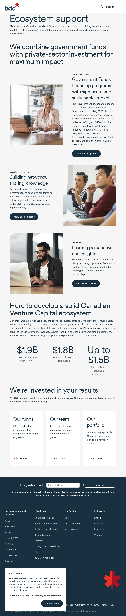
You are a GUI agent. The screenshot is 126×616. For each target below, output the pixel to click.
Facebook (99, 523)
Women (8, 532)
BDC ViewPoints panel (45, 558)
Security (95, 605)
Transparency (107, 605)
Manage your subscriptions (47, 546)
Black (7, 521)
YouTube (98, 535)
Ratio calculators (42, 535)
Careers (38, 552)
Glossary (39, 540)
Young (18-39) (11, 538)
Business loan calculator (46, 529)
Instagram (99, 529)
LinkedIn (98, 518)
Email (66, 518)
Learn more (22, 458)
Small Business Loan (44, 518)
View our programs (86, 153)
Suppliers (9, 561)
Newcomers (10, 544)
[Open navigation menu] (120, 7)
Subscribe (100, 485)
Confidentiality (82, 605)
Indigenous (10, 526)
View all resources (86, 283)
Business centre (72, 529)
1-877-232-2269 (72, 523)
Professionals (11, 555)
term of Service (82, 611)
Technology (10, 549)
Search (110, 6)
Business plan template (46, 523)
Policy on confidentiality (49, 595)
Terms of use (67, 605)
